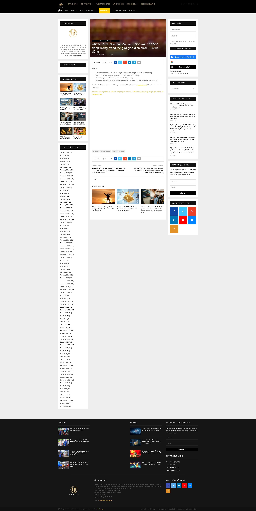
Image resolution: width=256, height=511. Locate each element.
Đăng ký (186, 73)
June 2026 (63, 158)
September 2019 (65, 380)
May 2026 (63, 161)
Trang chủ (72, 4)
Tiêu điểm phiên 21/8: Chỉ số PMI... (79, 123)
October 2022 (64, 286)
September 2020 (65, 345)
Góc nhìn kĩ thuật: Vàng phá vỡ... (65, 94)
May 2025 (63, 196)
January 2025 (64, 208)
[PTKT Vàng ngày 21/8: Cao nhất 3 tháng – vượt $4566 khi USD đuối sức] (66, 131)
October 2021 (64, 307)
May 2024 (63, 231)
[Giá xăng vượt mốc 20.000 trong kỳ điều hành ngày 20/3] (63, 442)
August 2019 (64, 383)
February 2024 (64, 240)
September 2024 (65, 219)
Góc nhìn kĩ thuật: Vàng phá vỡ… (126, 10)
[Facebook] (182, 4)
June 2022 (63, 298)
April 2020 (63, 359)
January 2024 (64, 243)
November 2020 (65, 339)
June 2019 (63, 388)
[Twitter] (184, 4)
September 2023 (65, 254)
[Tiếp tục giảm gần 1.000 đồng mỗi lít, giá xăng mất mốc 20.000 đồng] (63, 453)
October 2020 (64, 342)
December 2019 (65, 371)
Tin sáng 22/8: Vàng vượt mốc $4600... (80, 108)
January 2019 (64, 403)
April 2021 (63, 324)
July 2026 (63, 155)
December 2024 (65, 211)
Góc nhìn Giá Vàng (148, 4)
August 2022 (64, 292)
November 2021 (65, 304)
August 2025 (64, 187)
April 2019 (63, 394)
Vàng (101, 40)
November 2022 (65, 284)
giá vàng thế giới (105, 151)
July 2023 (63, 260)
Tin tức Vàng (86, 4)
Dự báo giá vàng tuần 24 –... (65, 108)
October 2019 (64, 377)
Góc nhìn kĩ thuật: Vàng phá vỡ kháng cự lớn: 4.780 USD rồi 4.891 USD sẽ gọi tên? (103, 208)
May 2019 (63, 391)
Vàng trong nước (103, 4)
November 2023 (65, 249)
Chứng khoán (170, 470)
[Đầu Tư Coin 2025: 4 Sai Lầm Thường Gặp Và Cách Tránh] (135, 465)
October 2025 (64, 181)
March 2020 (64, 362)
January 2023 (64, 278)
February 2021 (64, 330)
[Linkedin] (187, 4)
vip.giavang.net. (142, 85)
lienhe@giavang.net (106, 500)
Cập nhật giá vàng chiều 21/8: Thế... (65, 123)
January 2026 (64, 173)
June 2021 (63, 319)
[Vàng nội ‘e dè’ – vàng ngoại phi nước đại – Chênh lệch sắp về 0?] (80, 131)
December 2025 (65, 176)
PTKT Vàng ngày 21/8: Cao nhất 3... (65, 137)
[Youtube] (189, 4)
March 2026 (64, 167)
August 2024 (64, 222)
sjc (114, 151)
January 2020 (64, 368)
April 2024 (63, 234)
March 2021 (64, 327)
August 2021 (64, 313)
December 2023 (65, 246)
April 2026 (63, 164)
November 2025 (65, 179)
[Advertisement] (128, 121)
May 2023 (63, 266)
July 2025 (63, 190)
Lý (95, 55)
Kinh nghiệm (131, 4)
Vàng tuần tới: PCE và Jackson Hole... (79, 94)
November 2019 (65, 374)
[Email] (192, 4)
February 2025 (64, 205)
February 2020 (64, 365)
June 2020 (63, 354)
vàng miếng (120, 151)
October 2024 (64, 216)
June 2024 (63, 228)
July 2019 (63, 386)
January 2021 (64, 333)
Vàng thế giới (118, 4)
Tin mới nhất (95, 40)
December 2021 (65, 301)
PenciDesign (100, 509)
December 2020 (65, 336)
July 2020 (63, 351)
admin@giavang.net (75, 55)
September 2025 (65, 184)
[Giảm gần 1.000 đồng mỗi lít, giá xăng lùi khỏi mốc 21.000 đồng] (63, 465)
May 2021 (63, 321)
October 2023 (64, 251)
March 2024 (64, 237)
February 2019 (64, 400)
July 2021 (63, 316)
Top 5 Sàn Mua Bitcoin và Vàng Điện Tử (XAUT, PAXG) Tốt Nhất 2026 (151, 441)
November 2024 (65, 214)
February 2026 (64, 170)
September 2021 (65, 310)
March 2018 (64, 406)
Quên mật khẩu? (175, 71)
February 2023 (64, 275)
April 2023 (63, 269)
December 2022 (65, 281)
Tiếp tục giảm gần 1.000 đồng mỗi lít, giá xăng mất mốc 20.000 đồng (79, 452)
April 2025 (63, 199)
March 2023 (64, 272)
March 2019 (64, 397)
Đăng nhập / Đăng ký (88, 10)
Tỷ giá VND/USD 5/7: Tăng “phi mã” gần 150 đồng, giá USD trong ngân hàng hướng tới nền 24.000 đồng (108, 170)
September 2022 (65, 289)
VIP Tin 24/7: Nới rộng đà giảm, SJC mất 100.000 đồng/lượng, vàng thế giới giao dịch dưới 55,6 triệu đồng (149, 170)
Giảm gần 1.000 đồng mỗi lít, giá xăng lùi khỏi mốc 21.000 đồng (79, 464)
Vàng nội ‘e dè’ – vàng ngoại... (79, 137)
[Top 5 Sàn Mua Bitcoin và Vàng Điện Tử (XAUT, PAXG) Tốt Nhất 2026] (135, 442)
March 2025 (64, 202)
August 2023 (64, 257)
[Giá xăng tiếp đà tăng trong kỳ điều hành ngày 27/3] (63, 431)
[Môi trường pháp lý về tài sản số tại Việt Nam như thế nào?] (135, 453)
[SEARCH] (194, 89)
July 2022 (63, 295)
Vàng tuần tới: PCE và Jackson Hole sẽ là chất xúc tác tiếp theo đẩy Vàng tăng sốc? (127, 208)
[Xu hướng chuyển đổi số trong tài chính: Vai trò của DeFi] (135, 431)
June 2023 (63, 263)
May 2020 (63, 356)
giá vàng (95, 151)
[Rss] (194, 4)
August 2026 (64, 152)
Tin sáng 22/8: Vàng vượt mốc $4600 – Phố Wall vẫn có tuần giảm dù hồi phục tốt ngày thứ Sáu (182, 139)
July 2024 (63, 225)
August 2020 (64, 348)
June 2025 (63, 193)
